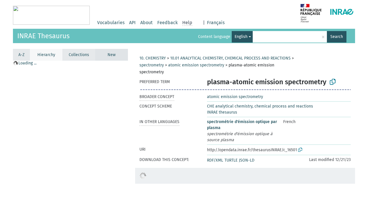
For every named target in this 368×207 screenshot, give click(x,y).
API (132, 22)
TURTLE (231, 160)
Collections (79, 54)
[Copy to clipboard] (333, 82)
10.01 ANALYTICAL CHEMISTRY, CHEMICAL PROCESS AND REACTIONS (230, 58)
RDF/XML (215, 160)
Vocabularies (110, 22)
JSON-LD (246, 160)
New (112, 54)
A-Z (21, 54)
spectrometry (151, 65)
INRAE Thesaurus (43, 36)
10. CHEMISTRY (152, 58)
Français (216, 22)
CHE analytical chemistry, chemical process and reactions (260, 106)
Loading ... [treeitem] (27, 63)
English (241, 36)
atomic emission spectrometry (196, 65)
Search (336, 36)
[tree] (70, 133)
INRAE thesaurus (222, 112)
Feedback (167, 22)
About (146, 22)
